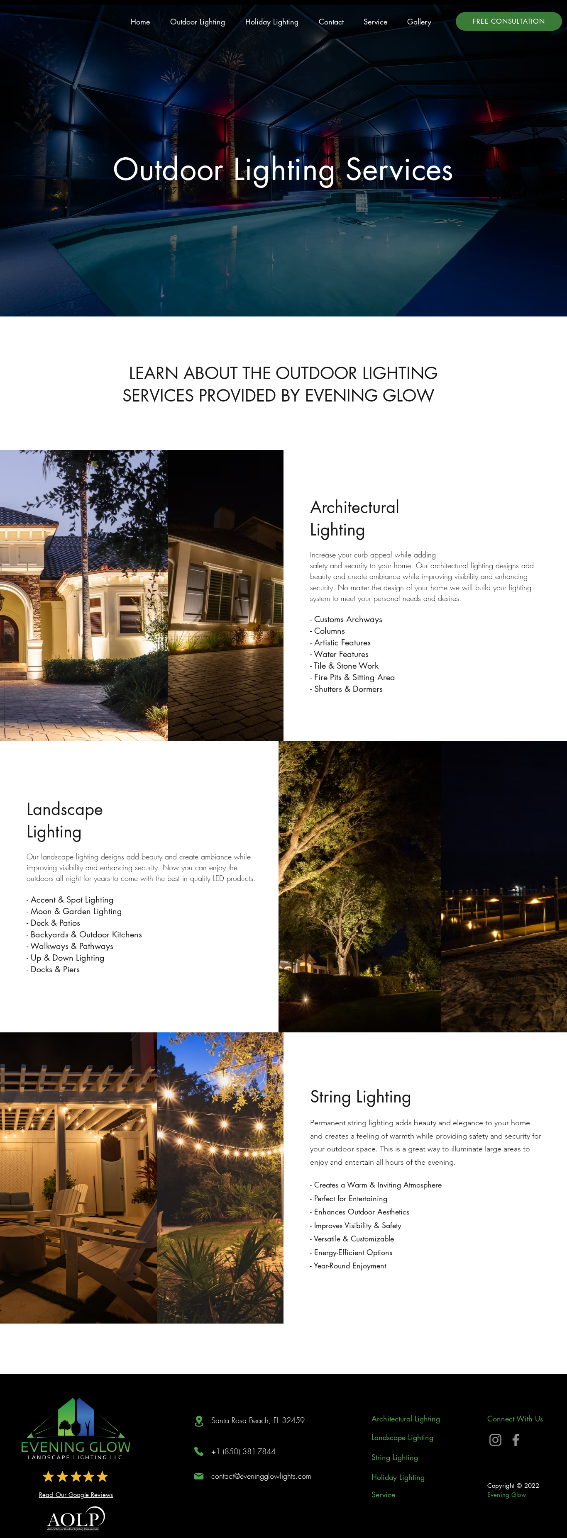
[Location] (198, 1421)
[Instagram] (495, 1440)
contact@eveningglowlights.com (261, 1476)
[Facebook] (516, 1440)
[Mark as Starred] (48, 1476)
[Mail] (198, 1476)
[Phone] (198, 1451)
